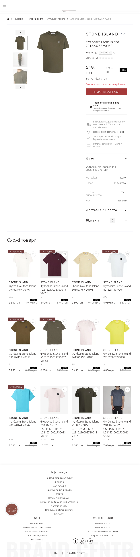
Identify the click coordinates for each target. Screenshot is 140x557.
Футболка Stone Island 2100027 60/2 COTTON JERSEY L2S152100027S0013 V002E (117, 429)
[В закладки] (123, 34)
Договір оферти (59, 506)
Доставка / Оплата (101, 210)
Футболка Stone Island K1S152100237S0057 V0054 (54, 357)
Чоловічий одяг (35, 19)
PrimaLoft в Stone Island (37, 531)
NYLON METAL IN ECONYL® (37, 527)
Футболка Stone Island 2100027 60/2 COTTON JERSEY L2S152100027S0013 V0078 (85, 429)
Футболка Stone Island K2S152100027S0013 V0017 (54, 289)
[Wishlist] (33, 254)
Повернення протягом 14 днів (109, 132)
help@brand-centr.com (102, 535)
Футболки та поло (56, 19)
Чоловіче (18, 19)
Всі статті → (37, 539)
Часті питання (59, 486)
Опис (90, 158)
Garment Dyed (37, 523)
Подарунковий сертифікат (59, 478)
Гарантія (59, 494)
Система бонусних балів (59, 490)
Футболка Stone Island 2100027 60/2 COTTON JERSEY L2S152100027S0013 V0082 (54, 429)
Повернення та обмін (59, 498)
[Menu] (6, 5)
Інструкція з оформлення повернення (59, 502)
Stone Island (102, 34)
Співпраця (59, 482)
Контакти (59, 514)
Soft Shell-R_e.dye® (37, 535)
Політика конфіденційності (59, 510)
